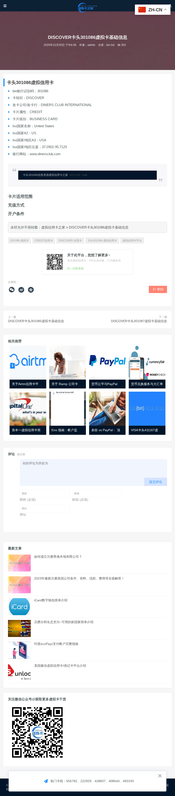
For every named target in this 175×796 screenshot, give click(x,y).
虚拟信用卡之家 (53, 227)
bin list (110, 45)
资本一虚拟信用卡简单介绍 (31, 430)
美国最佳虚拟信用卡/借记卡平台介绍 (60, 665)
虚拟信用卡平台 (132, 240)
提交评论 (155, 482)
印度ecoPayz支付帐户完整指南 (56, 644)
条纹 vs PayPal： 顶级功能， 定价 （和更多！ (124, 430)
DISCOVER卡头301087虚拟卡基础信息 (139, 321)
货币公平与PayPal (104, 384)
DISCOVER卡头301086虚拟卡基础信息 (99, 227)
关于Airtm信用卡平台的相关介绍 (35, 384)
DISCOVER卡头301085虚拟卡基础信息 (36, 321)
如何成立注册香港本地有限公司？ (58, 556)
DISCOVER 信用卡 (70, 240)
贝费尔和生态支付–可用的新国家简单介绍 (63, 622)
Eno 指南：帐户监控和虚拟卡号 (73, 430)
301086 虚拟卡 (19, 240)
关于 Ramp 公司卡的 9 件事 (71, 384)
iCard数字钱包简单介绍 (50, 600)
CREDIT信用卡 (43, 240)
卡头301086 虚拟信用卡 (102, 240)
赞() (158, 289)
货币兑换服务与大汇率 (147, 384)
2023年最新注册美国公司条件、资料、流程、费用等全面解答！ (79, 578)
